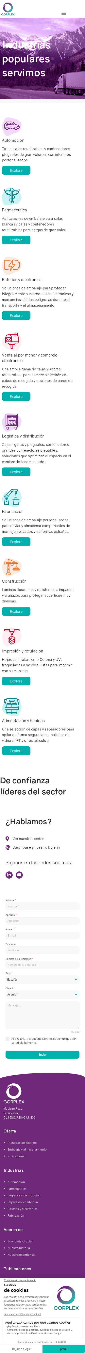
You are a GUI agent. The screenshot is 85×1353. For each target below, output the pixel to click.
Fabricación (13, 511)
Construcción (14, 581)
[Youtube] (19, 875)
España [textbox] (12, 979)
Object (10, 988)
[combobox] (42, 980)
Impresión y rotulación (22, 651)
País (9, 973)
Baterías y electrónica (22, 279)
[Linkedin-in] (9, 875)
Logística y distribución (23, 436)
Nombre (11, 900)
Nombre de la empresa (19, 958)
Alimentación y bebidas (23, 720)
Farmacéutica (14, 209)
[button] (64, 13)
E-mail (10, 929)
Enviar (43, 1054)
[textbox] (42, 994)
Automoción (13, 140)
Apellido (11, 915)
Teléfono (11, 944)
